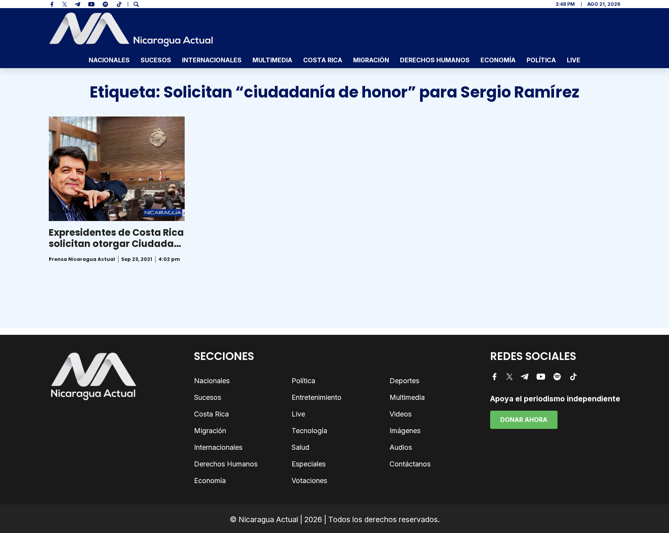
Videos (400, 414)
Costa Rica (322, 60)
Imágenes (404, 431)
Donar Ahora (523, 419)
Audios (400, 447)
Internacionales (212, 60)
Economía (498, 60)
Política (541, 60)
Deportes (404, 381)
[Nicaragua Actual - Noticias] (131, 29)
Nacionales (109, 60)
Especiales (309, 464)
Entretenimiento (316, 397)
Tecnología (309, 431)
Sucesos (156, 60)
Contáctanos (410, 464)
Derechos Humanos (435, 60)
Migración (371, 60)
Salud (300, 447)
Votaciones (309, 480)
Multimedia (272, 60)
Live (573, 60)
